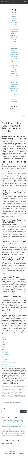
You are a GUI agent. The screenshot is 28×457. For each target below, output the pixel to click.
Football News (19, 389)
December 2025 (14, 29)
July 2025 (14, 39)
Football (3, 347)
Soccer (19, 393)
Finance (3, 351)
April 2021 (14, 69)
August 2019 (14, 90)
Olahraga (3, 361)
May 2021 (14, 67)
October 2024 (14, 56)
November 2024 (14, 54)
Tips (2, 349)
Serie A (16, 393)
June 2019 (14, 95)
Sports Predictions (8, 396)
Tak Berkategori (14, 109)
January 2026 (14, 27)
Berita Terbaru (5, 354)
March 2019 (14, 101)
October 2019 (14, 86)
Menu (4, 117)
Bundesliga (3, 388)
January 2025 (14, 50)
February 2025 (14, 48)
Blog (2, 341)
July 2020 (14, 78)
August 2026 (14, 12)
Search (3, 409)
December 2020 (14, 75)
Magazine (6, 453)
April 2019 (14, 99)
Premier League (11, 393)
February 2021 (14, 73)
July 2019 (14, 92)
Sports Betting (19, 395)
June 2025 (14, 41)
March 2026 (14, 22)
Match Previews (19, 392)
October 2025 (14, 33)
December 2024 (14, 52)
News (2, 336)
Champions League (11, 388)
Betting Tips (24, 386)
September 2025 (14, 35)
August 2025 (14, 37)
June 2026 (14, 16)
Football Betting (12, 389)
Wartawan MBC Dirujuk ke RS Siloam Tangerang (12, 424)
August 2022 (14, 61)
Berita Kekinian (5, 356)
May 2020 (14, 80)
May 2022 (14, 63)
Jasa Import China (5, 364)
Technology (4, 342)
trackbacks (17, 402)
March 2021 (14, 71)
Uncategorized (14, 111)
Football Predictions (8, 391)
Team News (19, 396)
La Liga (20, 391)
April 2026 (14, 20)
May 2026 (14, 18)
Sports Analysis (13, 395)
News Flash (4, 339)
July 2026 (14, 14)
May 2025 (14, 44)
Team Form (14, 396)
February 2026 (14, 25)
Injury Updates (16, 391)
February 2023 (14, 58)
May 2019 (14, 97)
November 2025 (14, 31)
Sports (3, 344)
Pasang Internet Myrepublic (8, 362)
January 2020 (14, 82)
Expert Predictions (18, 388)
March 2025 (14, 46)
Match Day (7, 392)
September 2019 (14, 88)
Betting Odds (18, 386)
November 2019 (14, 84)
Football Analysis (4, 389)
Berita (2, 337)
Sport (2, 346)
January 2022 (14, 65)
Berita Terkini (4, 352)
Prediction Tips (4, 393)
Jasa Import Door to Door (7, 366)
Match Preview (12, 392)
